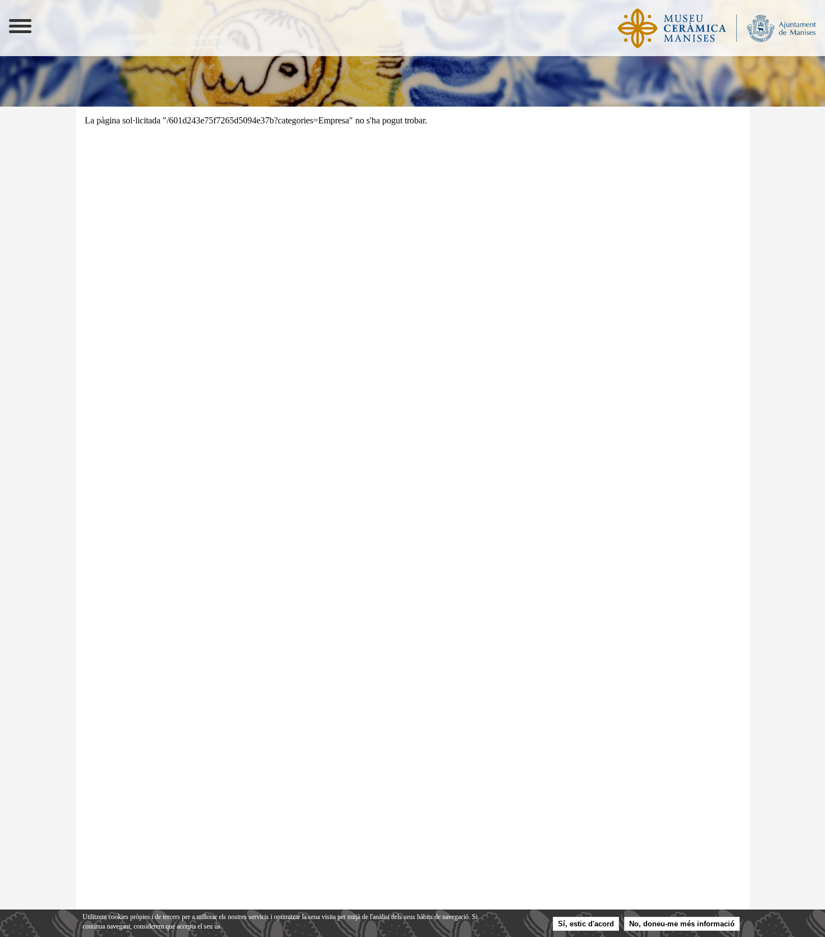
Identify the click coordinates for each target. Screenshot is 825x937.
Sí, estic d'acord (586, 924)
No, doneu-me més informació (682, 924)
